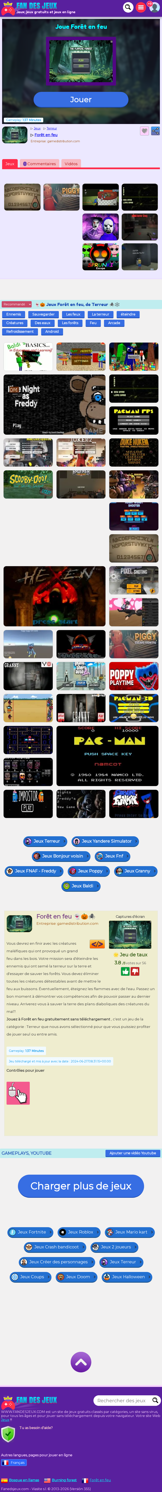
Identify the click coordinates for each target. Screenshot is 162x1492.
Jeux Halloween (128, 1276)
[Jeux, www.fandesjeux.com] (29, 8)
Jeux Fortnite (32, 1232)
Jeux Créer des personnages (58, 1261)
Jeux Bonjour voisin (62, 856)
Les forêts (70, 323)
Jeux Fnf (114, 856)
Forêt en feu (100, 1480)
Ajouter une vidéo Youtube (133, 1153)
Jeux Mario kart (131, 1232)
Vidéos (71, 164)
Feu (93, 323)
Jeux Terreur (47, 841)
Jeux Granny (137, 870)
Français (17, 1463)
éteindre (128, 314)
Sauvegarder (43, 314)
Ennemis (13, 314)
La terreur (100, 314)
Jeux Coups (32, 1276)
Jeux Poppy (90, 870)
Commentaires (40, 164)
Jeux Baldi (82, 885)
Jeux (9, 164)
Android (52, 332)
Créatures (14, 323)
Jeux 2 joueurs (116, 1246)
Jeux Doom (78, 1276)
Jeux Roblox (80, 1232)
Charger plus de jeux (81, 1186)
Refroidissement (20, 332)
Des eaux (42, 323)
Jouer (81, 99)
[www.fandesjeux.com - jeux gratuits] (29, 1402)
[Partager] (155, 131)
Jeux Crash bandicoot (56, 1246)
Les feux (73, 314)
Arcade (114, 323)
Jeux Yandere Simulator (107, 841)
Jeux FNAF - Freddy (35, 870)
